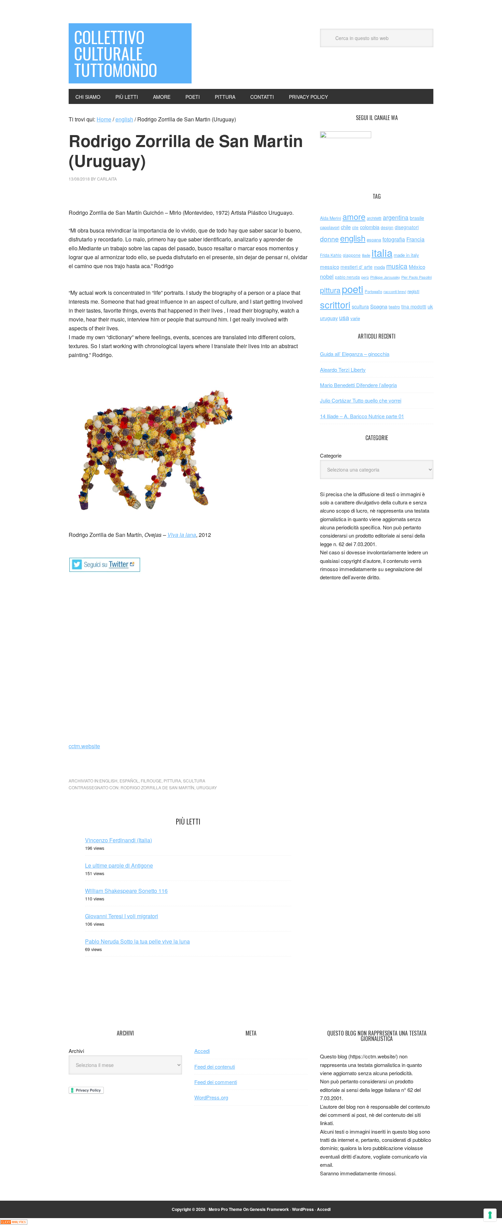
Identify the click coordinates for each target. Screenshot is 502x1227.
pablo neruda (347, 277)
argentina (395, 217)
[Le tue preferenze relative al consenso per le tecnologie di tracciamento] (490, 1215)
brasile (417, 217)
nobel (327, 276)
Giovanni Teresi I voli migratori (121, 916)
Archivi (76, 1050)
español (129, 780)
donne (329, 238)
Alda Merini (330, 218)
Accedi (202, 1050)
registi (413, 291)
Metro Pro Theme (225, 1209)
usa (344, 317)
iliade (366, 255)
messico (329, 266)
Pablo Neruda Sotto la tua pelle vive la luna (137, 941)
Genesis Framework (269, 1209)
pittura (172, 780)
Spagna (378, 306)
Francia (415, 239)
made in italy (406, 255)
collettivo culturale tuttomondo (115, 53)
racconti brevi (395, 291)
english (108, 780)
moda (379, 267)
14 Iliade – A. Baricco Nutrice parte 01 (362, 416)
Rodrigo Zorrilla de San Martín (157, 787)
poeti (352, 288)
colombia (369, 226)
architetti (374, 218)
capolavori (329, 227)
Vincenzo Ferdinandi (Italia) (118, 840)
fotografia (393, 239)
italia (382, 252)
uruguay (206, 787)
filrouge (151, 780)
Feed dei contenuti (214, 1066)
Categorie (330, 455)
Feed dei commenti (215, 1081)
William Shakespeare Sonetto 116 (126, 891)
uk (430, 306)
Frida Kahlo (330, 255)
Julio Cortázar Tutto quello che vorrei (360, 400)
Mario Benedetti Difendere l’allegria (358, 384)
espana (374, 239)
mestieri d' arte (356, 266)
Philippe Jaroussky (385, 277)
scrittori (335, 304)
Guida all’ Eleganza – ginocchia (354, 353)
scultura (194, 780)
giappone (352, 255)
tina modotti (413, 306)
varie (355, 318)
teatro (394, 306)
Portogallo (373, 291)
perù (365, 277)
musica (396, 266)
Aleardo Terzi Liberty (343, 369)
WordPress (303, 1209)
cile (355, 227)
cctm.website (84, 746)
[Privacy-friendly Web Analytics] (13, 1222)
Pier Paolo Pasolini (416, 277)
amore (354, 216)
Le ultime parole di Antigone (119, 865)
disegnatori (407, 227)
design (387, 227)
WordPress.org (211, 1097)
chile (346, 226)
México (417, 266)
